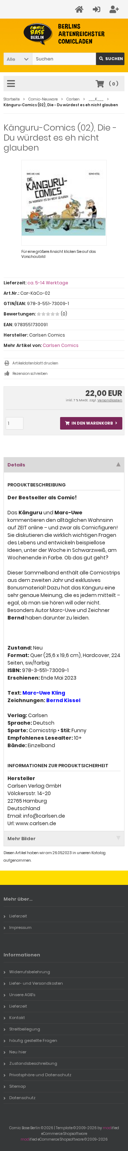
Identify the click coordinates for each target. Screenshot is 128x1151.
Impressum (20, 927)
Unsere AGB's (22, 995)
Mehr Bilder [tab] (21, 838)
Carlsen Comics (61, 345)
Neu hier (17, 1052)
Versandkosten (109, 400)
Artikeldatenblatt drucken (35, 363)
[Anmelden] (97, 9)
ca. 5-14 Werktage (47, 283)
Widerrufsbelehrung (29, 972)
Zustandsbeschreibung (33, 1063)
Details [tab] (16, 464)
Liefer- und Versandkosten (36, 983)
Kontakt (17, 1017)
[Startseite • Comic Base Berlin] (64, 34)
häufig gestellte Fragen (33, 1040)
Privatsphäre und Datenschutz (40, 1075)
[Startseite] (80, 9)
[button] (18, 59)
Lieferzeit (18, 916)
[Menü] (12, 84)
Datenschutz (22, 1098)
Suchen (110, 59)
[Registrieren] (115, 9)
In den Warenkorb (91, 423)
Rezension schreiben (30, 373)
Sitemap (17, 1086)
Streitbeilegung (24, 1029)
